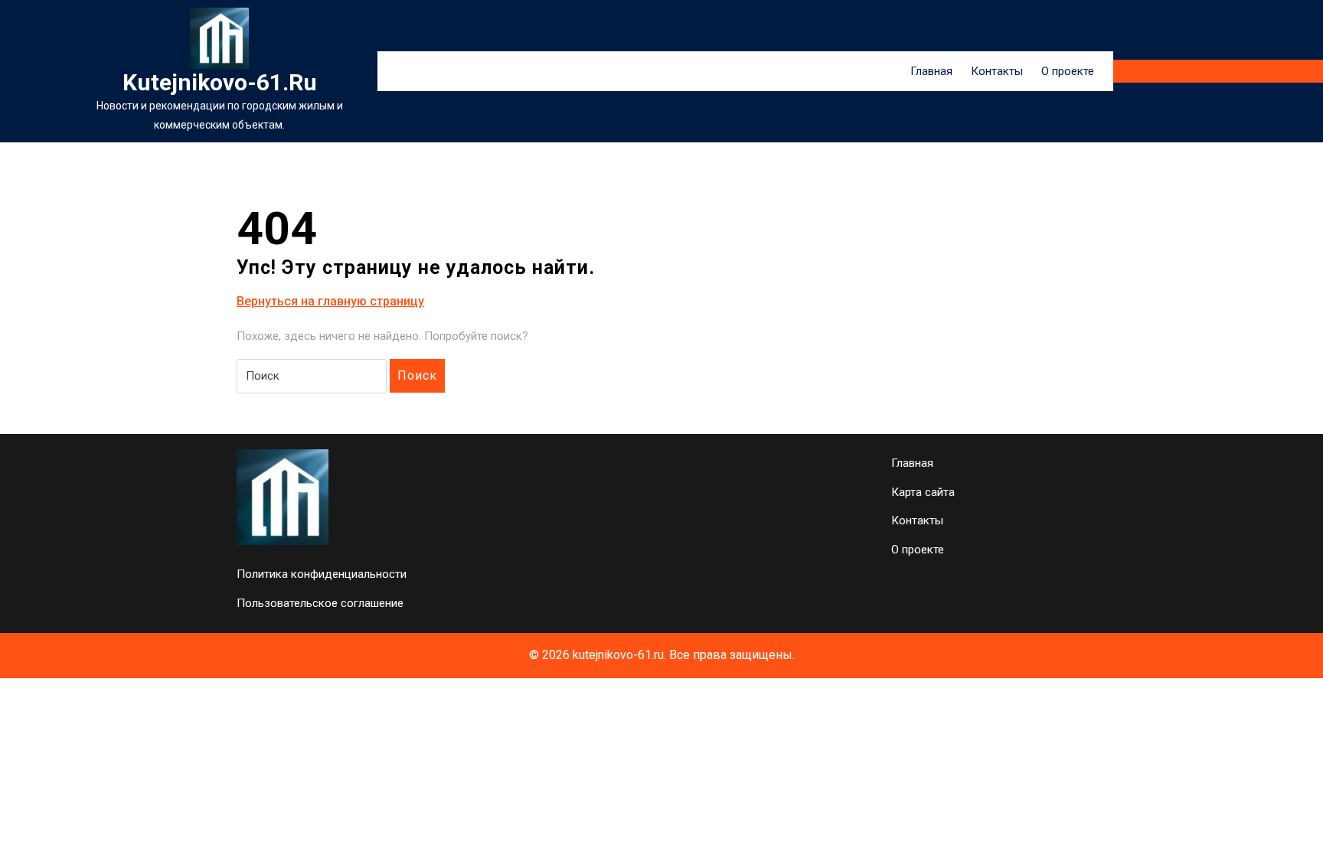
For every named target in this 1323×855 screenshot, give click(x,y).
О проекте (1067, 71)
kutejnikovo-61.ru (219, 82)
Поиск (417, 375)
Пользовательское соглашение (320, 603)
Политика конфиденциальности (322, 574)
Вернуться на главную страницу (330, 302)
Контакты (997, 71)
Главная (931, 71)
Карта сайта (923, 492)
